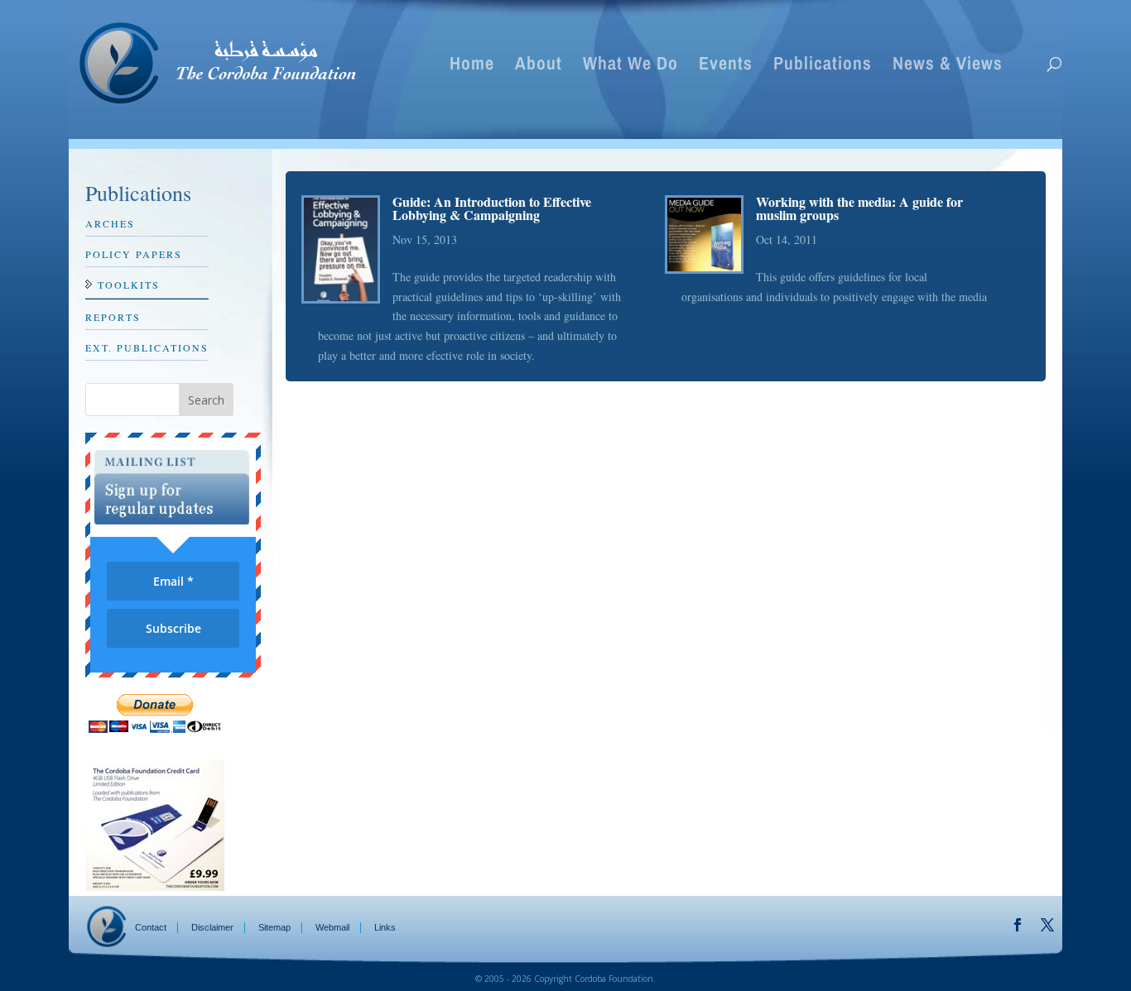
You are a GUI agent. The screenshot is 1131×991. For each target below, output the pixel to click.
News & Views (948, 66)
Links (385, 927)
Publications (822, 66)
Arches (110, 223)
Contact (150, 927)
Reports (113, 316)
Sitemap (274, 927)
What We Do (630, 66)
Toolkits (129, 284)
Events (726, 66)
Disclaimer (212, 927)
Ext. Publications (147, 347)
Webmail (332, 927)
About (538, 66)
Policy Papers (133, 254)
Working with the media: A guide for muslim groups (859, 208)
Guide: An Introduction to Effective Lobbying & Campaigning (491, 208)
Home (472, 66)
